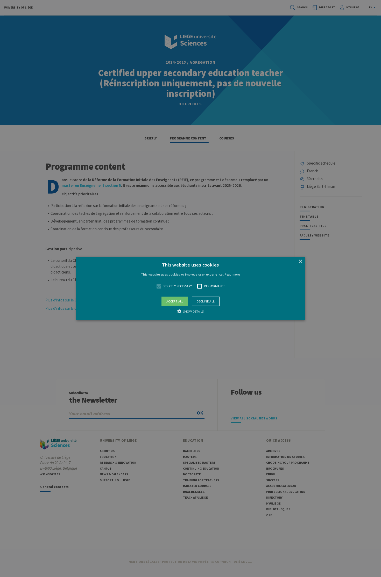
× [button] (300, 261)
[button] (190, 288)
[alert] (190, 288)
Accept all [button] (175, 301)
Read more (232, 274)
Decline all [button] (205, 301)
